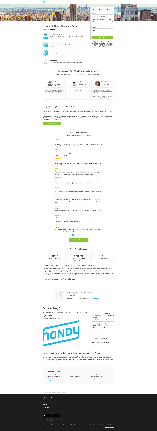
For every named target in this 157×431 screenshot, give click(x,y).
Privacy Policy (95, 42)
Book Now (52, 123)
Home (46, 392)
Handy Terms (108, 41)
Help (107, 2)
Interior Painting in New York (75, 378)
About (44, 399)
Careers (44, 401)
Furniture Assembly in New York (54, 374)
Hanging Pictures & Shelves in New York (55, 378)
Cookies (82, 424)
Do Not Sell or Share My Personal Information (70, 424)
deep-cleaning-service (56, 392)
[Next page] (89, 235)
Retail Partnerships (46, 409)
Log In (112, 2)
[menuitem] (53, 2)
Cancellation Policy (91, 424)
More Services (50, 380)
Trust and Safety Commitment (63, 38)
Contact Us (45, 404)
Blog (60, 2)
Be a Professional (46, 407)
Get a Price (102, 37)
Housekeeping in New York (74, 376)
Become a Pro (100, 2)
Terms (86, 424)
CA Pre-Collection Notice (56, 424)
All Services (52, 2)
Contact (44, 424)
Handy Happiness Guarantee (54, 278)
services (49, 392)
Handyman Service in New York (53, 376)
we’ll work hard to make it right (77, 53)
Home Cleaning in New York (75, 374)
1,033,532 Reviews (54, 29)
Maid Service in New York (96, 374)
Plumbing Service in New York (97, 378)
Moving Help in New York (96, 376)
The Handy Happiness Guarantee (49, 397)
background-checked (63, 360)
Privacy (48, 424)
